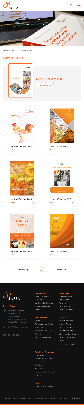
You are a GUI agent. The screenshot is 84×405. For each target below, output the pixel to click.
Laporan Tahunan (26, 50)
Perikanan (62, 303)
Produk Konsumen (66, 310)
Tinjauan (38, 321)
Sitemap (78, 398)
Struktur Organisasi (42, 355)
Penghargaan (40, 368)
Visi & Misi (38, 300)
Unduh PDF (47, 85)
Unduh (12, 150)
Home (5, 50)
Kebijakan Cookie (55, 398)
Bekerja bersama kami (44, 386)
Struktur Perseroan (66, 321)
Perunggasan (64, 300)
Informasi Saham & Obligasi (69, 334)
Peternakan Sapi (65, 306)
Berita (37, 310)
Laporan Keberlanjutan (43, 337)
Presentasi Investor (66, 331)
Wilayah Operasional (42, 306)
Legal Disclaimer (68, 398)
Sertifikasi (38, 365)
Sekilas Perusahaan (42, 296)
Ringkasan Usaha (65, 296)
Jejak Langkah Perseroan (44, 303)
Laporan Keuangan (66, 327)
